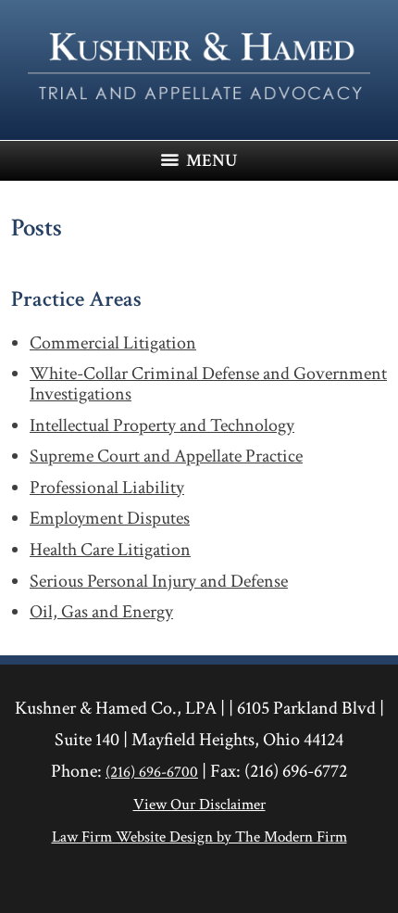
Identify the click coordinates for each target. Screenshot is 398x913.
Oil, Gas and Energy (101, 612)
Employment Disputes (110, 519)
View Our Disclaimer (199, 804)
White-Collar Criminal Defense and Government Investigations (208, 384)
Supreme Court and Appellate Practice (166, 457)
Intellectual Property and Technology (162, 426)
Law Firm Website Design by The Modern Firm (199, 837)
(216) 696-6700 (152, 772)
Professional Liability (107, 488)
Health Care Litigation (110, 550)
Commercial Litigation (113, 344)
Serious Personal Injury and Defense (159, 582)
